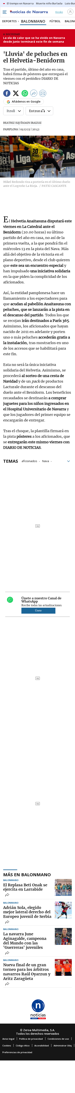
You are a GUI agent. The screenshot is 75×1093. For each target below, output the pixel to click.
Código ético (23, 1045)
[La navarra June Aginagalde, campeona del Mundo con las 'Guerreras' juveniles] (63, 936)
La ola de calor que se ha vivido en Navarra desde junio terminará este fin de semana (34, 40)
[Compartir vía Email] (42, 93)
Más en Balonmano (27, 874)
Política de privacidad (31, 1038)
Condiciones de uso (58, 1038)
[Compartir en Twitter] (15, 93)
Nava (45, 461)
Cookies (6, 1045)
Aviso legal (8, 1038)
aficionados (29, 461)
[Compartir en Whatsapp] (24, 93)
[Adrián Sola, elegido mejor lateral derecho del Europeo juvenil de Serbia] (63, 910)
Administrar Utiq (63, 1045)
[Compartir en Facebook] (6, 93)
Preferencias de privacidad (17, 1052)
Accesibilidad (41, 1045)
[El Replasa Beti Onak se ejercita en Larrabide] (63, 887)
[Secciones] (4, 12)
